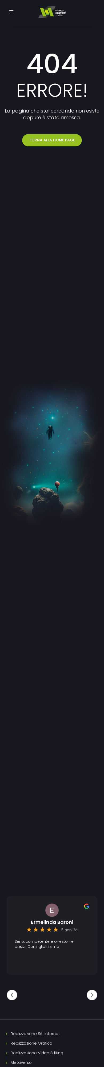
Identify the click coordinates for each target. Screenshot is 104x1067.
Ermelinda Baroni (52, 922)
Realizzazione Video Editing (37, 1053)
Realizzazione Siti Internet (35, 1033)
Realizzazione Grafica (31, 1043)
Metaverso (21, 1062)
